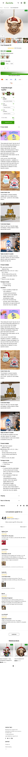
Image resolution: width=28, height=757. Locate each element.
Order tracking (8, 746)
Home (1, 7)
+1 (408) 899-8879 (9, 734)
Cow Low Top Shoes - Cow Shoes (8, 588)
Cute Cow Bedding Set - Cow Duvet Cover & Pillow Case (12, 566)
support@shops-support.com (11, 736)
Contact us (7, 744)
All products (6, 7)
